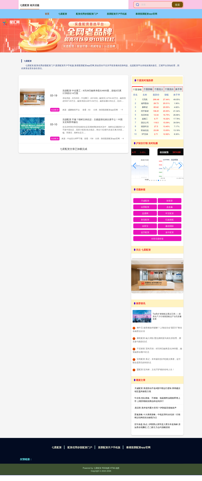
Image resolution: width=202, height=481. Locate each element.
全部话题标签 (157, 238)
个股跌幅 (148, 89)
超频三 (145, 118)
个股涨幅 (137, 89)
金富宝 (145, 225)
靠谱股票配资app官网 (146, 13)
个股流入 (158, 89)
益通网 (145, 213)
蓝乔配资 (145, 232)
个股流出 (169, 89)
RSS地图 (106, 468)
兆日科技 (145, 114)
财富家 (170, 200)
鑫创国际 (169, 225)
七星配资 (62, 13)
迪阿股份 (145, 103)
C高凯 (144, 99)
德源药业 (145, 126)
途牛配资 (169, 232)
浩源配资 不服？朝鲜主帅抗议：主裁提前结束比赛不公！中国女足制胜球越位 (92, 121)
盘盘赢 (170, 206)
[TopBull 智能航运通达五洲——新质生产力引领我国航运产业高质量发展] (142, 316)
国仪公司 (145, 122)
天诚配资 (145, 200)
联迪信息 (145, 130)
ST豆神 (145, 134)
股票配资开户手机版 (117, 13)
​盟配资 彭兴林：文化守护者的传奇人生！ (155, 369)
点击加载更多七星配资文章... (73, 149)
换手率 (178, 89)
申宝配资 (169, 213)
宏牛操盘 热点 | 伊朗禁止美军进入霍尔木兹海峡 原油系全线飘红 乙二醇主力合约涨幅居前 (157, 426)
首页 (47, 13)
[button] (134, 166)
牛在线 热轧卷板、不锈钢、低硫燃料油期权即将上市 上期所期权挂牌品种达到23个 (157, 399)
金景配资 (145, 206)
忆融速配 (169, 219)
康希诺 (145, 107)
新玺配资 (145, 219)
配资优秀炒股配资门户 (87, 13)
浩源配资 (55, 109)
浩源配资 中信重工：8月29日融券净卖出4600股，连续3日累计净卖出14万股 (92, 92)
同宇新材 (145, 111)
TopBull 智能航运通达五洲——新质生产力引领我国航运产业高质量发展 (167, 316)
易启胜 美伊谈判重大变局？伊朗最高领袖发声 (155, 407)
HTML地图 (114, 468)
